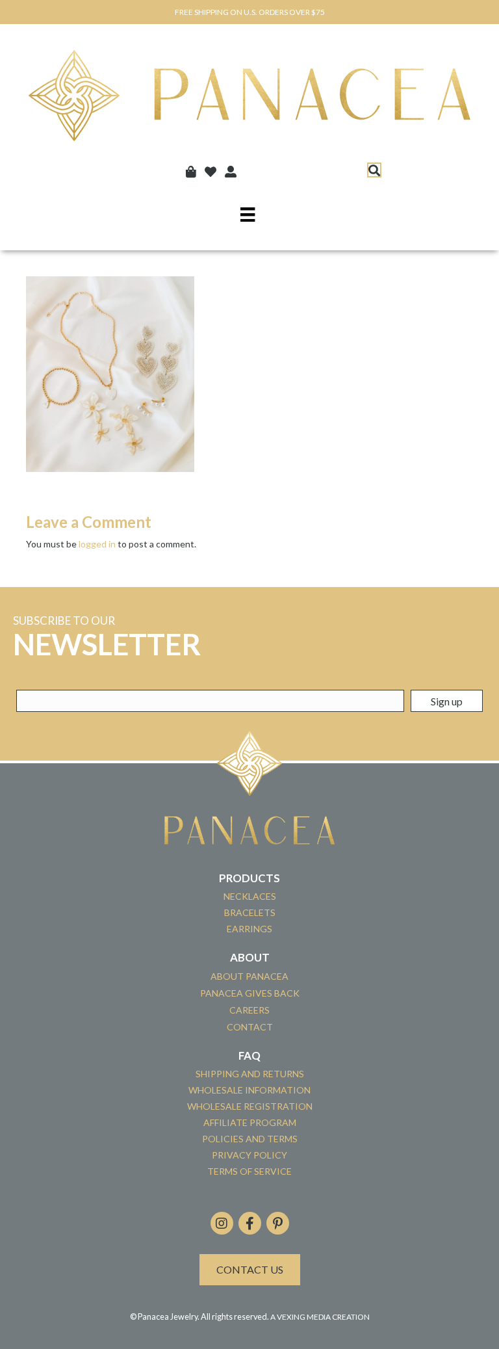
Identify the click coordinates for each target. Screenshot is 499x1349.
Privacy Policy (249, 1154)
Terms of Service (249, 1171)
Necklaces (250, 896)
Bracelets (249, 912)
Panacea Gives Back (250, 993)
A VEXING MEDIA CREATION (320, 1317)
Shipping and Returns (250, 1073)
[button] (374, 170)
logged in (97, 543)
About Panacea (249, 976)
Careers (249, 1009)
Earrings (249, 928)
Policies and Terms (250, 1138)
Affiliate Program (249, 1122)
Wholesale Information (249, 1089)
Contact (250, 1026)
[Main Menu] (247, 214)
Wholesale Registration (250, 1106)
